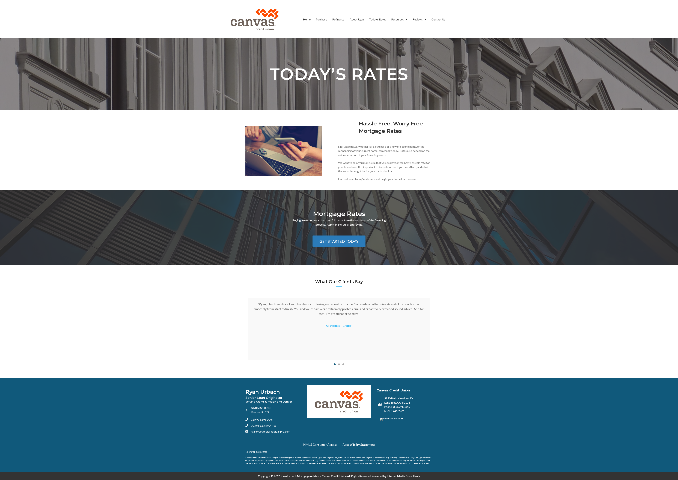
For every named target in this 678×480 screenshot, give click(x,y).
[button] (339, 241)
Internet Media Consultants (403, 476)
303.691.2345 (259, 425)
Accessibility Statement (359, 444)
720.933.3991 (259, 419)
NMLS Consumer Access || (322, 444)
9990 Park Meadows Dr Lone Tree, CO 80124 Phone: (398, 402)
